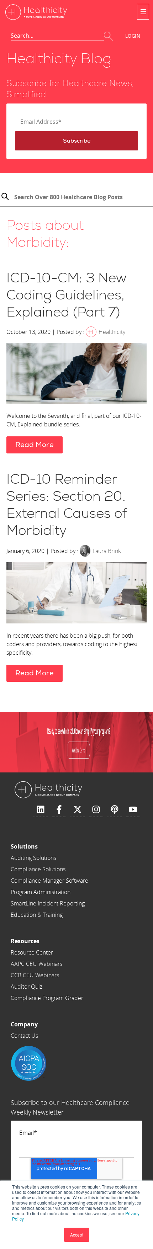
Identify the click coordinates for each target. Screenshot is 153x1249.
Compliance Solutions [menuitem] (38, 869)
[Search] (5, 197)
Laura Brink (107, 551)
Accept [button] (76, 1235)
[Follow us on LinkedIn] (40, 809)
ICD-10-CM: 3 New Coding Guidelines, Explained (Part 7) (66, 295)
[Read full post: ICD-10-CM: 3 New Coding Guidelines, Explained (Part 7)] (76, 374)
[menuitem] (49, 846)
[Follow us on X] (77, 809)
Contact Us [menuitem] (24, 1036)
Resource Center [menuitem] (32, 952)
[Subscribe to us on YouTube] (133, 809)
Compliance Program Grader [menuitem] (47, 998)
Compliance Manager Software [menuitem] (49, 880)
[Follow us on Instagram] (96, 809)
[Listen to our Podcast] (114, 809)
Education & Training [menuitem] (37, 915)
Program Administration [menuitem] (40, 892)
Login (133, 36)
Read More (34, 444)
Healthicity (112, 332)
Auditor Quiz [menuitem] (26, 986)
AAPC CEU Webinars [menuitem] (36, 964)
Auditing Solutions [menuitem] (33, 858)
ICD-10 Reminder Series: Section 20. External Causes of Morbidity (66, 505)
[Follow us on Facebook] (59, 809)
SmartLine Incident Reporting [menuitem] (48, 903)
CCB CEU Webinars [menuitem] (35, 975)
